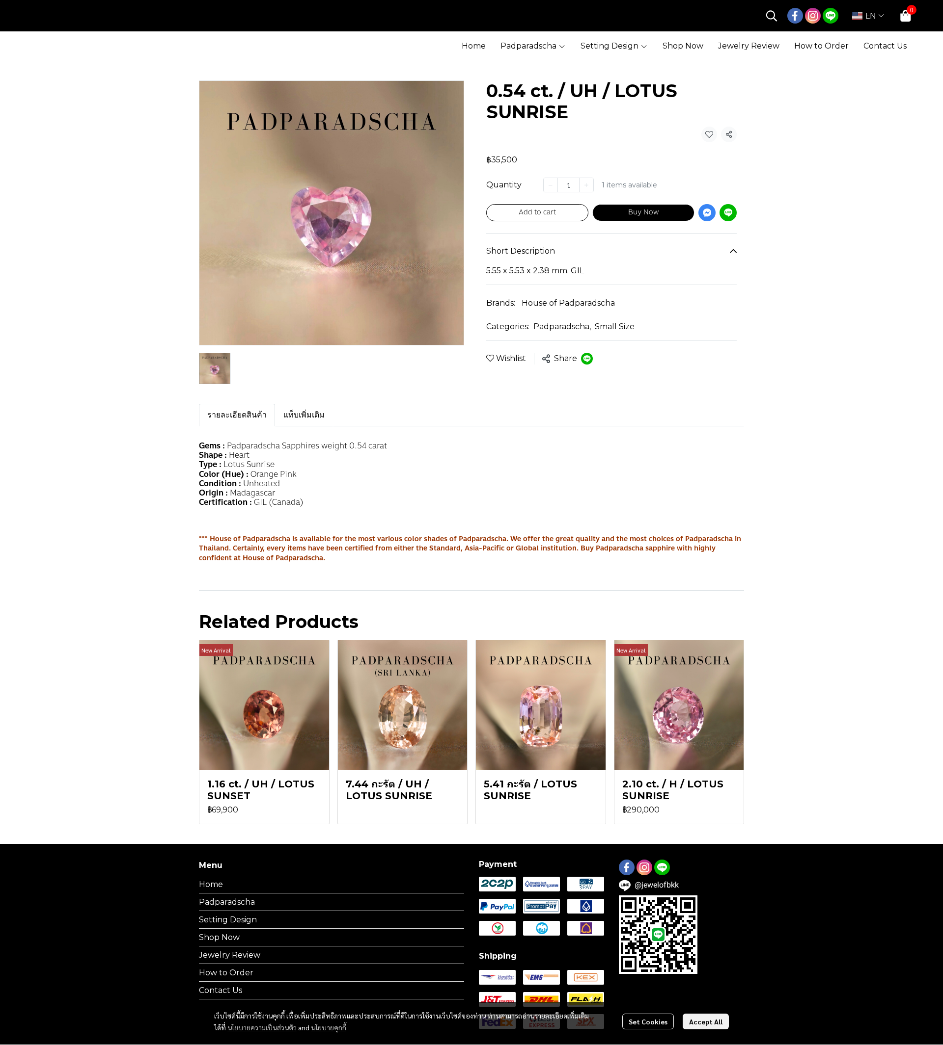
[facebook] (795, 16)
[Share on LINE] (587, 359)
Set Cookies (648, 1021)
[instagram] (813, 16)
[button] (771, 15)
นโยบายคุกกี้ (328, 1027)
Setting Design (228, 919)
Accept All (705, 1021)
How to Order (226, 972)
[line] (830, 16)
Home (211, 884)
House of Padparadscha (568, 303)
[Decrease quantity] (550, 185)
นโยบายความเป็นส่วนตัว (262, 1027)
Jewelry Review (229, 955)
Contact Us (220, 990)
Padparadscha (562, 326)
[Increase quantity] (586, 185)
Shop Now (219, 937)
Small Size (615, 326)
